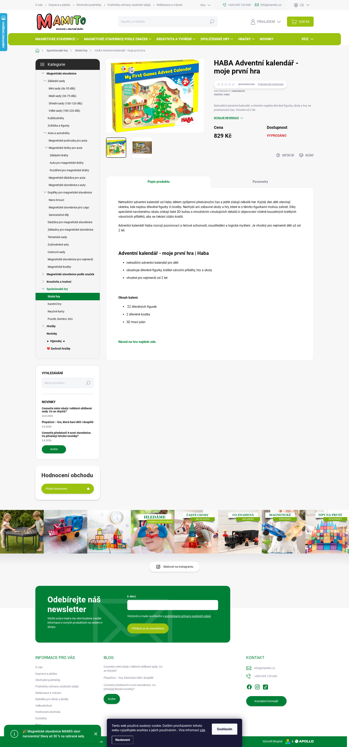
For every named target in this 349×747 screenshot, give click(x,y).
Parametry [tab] (260, 182)
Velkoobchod (43, 705)
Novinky (52, 333)
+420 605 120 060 (265, 676)
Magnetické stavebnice (62, 73)
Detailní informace (226, 118)
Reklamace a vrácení (169, 4)
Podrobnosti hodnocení (271, 84)
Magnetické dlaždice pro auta (67, 177)
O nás (39, 4)
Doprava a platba (59, 4)
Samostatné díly (59, 214)
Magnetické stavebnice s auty (67, 185)
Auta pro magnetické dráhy (67, 162)
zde (202, 730)
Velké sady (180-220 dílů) (64, 110)
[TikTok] (265, 686)
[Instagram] (257, 686)
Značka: (222, 94)
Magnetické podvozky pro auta (68, 140)
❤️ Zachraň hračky (58, 348)
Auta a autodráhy (59, 133)
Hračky (51, 326)
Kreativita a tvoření (59, 281)
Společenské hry (57, 289)
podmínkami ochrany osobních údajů (188, 616)
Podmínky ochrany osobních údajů (129, 4)
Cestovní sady (56, 252)
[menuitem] (57, 39)
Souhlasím (224, 729)
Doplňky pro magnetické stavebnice (70, 192)
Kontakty (41, 718)
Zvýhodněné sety (58, 244)
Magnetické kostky (59, 266)
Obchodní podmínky (88, 4)
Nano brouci (56, 200)
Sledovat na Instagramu (178, 566)
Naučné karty (56, 311)
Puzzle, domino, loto (60, 318)
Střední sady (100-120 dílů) (65, 103)
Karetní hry (54, 304)
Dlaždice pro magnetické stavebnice (70, 222)
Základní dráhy (59, 155)
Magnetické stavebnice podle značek (70, 274)
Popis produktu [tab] (159, 182)
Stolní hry (54, 296)
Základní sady (56, 81)
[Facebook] (249, 686)
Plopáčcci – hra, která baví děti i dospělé (68, 422)
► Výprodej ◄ (56, 341)
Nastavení (122, 740)
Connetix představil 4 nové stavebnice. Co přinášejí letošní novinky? (66, 434)
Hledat (212, 21)
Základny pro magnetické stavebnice (70, 229)
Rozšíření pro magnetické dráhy (69, 170)
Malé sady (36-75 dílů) (62, 96)
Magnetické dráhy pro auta (65, 147)
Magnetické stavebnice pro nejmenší (70, 259)
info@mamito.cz (264, 668)
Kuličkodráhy (56, 118)
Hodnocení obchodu (48, 711)
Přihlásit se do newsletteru (147, 628)
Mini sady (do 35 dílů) (62, 88)
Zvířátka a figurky (58, 125)
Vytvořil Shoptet (273, 741)
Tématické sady (57, 237)
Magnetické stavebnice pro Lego (69, 207)
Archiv (54, 449)
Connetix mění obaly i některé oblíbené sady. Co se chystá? (67, 410)
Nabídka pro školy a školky (51, 699)
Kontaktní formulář (266, 701)
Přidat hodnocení (56, 488)
